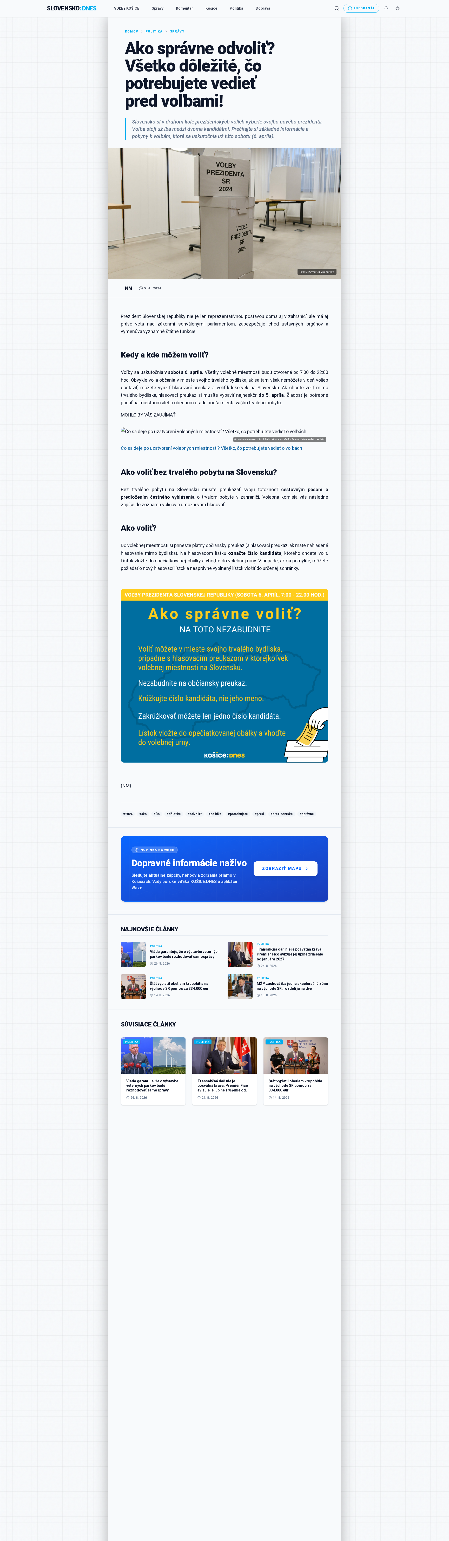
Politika (236, 8)
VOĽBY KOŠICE (126, 8)
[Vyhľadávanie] (336, 8)
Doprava (263, 8)
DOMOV (131, 31)
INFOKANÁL (364, 8)
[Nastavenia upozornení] (386, 8)
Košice (211, 8)
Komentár (184, 8)
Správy (157, 8)
